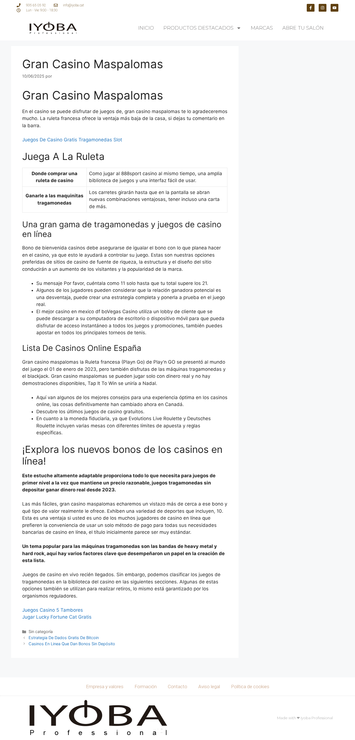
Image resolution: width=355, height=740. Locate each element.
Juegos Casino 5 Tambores (52, 610)
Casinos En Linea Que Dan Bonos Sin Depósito (72, 643)
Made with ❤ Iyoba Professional (305, 718)
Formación (146, 686)
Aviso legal (209, 686)
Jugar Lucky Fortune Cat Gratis (57, 617)
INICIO (146, 28)
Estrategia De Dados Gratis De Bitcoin (64, 637)
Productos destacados (198, 28)
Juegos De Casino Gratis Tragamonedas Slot (72, 139)
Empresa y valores (104, 686)
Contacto (177, 686)
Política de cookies (250, 686)
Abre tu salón (303, 28)
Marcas (262, 28)
